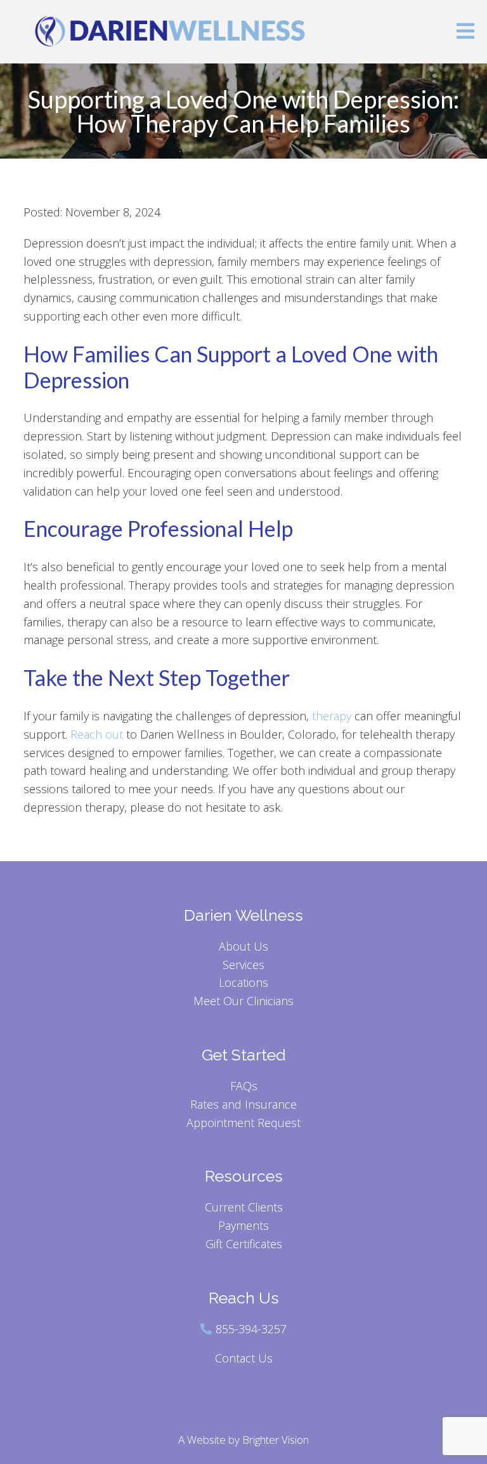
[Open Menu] (465, 32)
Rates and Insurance (243, 1104)
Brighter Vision (275, 1439)
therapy (331, 715)
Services (243, 964)
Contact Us (244, 1358)
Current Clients (244, 1207)
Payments (243, 1225)
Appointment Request (243, 1122)
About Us (243, 946)
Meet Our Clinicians (243, 1000)
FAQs (243, 1085)
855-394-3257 (251, 1328)
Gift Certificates (243, 1243)
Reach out (96, 734)
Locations (243, 982)
